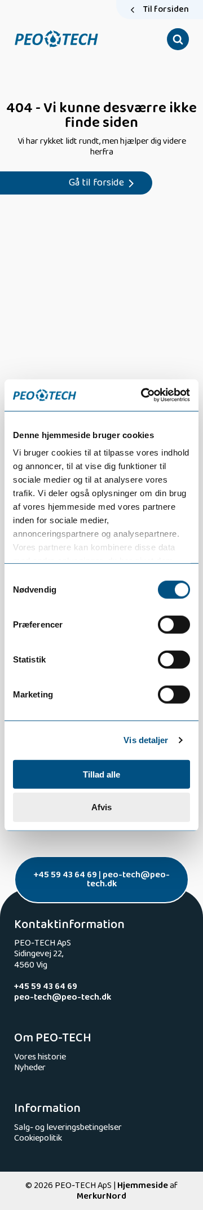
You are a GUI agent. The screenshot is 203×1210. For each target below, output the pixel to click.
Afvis (101, 807)
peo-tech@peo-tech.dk (128, 879)
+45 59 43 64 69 (65, 875)
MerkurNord (101, 1196)
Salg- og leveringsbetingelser (68, 1127)
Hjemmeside (142, 1185)
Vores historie (40, 1057)
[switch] (174, 624)
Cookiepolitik (38, 1138)
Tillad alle (101, 774)
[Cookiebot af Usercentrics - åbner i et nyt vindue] (143, 395)
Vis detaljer (145, 740)
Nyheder (30, 1067)
